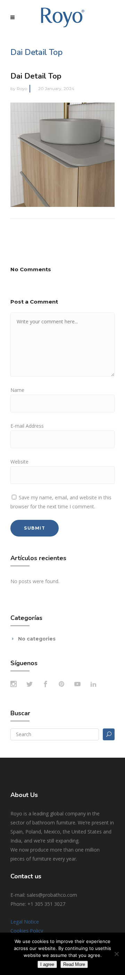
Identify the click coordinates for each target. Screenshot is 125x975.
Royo (22, 88)
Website (19, 461)
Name (17, 390)
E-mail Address (27, 425)
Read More (74, 964)
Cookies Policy (26, 930)
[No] (116, 953)
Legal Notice (24, 921)
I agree (47, 964)
